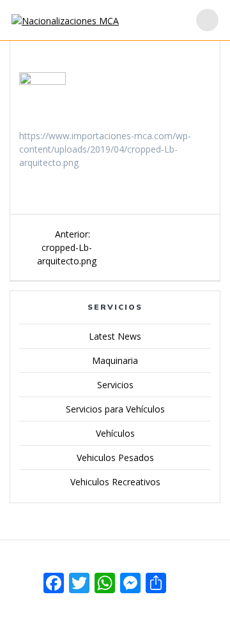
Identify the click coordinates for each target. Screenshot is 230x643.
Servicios (115, 385)
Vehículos (115, 433)
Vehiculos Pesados (115, 457)
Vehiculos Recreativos (115, 482)
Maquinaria (115, 360)
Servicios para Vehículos (115, 409)
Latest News (115, 336)
